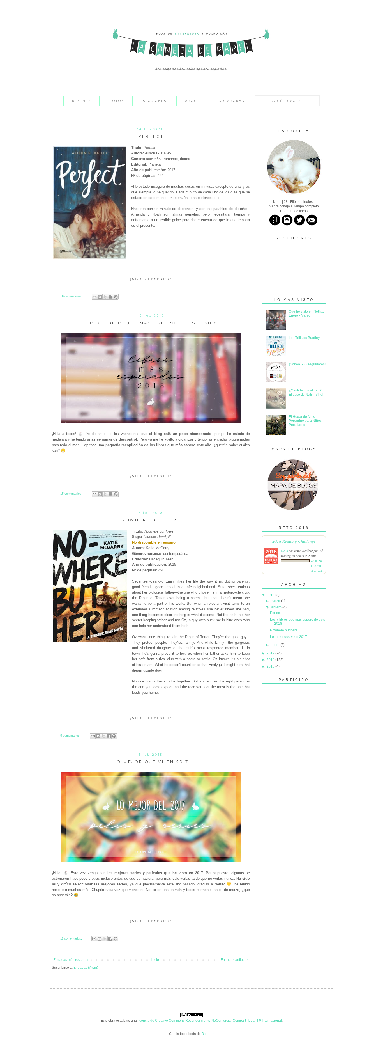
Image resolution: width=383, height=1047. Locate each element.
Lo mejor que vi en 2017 (151, 761)
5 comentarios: (70, 735)
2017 (271, 653)
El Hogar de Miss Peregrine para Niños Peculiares (305, 421)
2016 (271, 660)
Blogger (207, 1034)
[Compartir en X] (105, 297)
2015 (271, 666)
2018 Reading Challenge (294, 541)
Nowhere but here (150, 520)
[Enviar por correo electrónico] (94, 297)
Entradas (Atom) (85, 968)
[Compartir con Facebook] (110, 297)
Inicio (155, 960)
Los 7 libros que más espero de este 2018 (150, 323)
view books (317, 571)
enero (275, 645)
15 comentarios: (71, 493)
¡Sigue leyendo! (151, 279)
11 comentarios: (71, 938)
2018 (271, 595)
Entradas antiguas (234, 960)
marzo (276, 601)
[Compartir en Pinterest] (116, 297)
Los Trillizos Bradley (304, 338)
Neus (284, 550)
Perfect (151, 136)
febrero (276, 607)
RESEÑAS (81, 101)
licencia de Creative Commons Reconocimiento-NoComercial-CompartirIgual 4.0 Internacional (210, 1021)
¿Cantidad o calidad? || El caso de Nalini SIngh (306, 392)
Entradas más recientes (71, 960)
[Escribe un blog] (100, 297)
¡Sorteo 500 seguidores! (307, 364)
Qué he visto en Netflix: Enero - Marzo (306, 313)
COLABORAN (231, 101)
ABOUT (192, 101)
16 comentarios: (71, 296)
